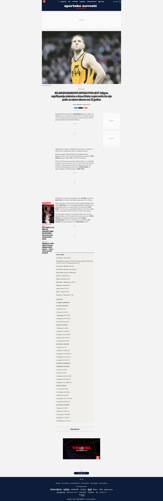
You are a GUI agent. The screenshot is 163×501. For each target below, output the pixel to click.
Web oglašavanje (94, 483)
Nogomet (63, 1)
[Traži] (120, 2)
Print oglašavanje (103, 483)
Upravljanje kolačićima (81, 486)
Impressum (58, 483)
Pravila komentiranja (75, 483)
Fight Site (101, 1)
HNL (69, 1)
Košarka (82, 1)
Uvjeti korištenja (65, 483)
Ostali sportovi (91, 1)
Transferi (75, 1)
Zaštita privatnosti (85, 483)
